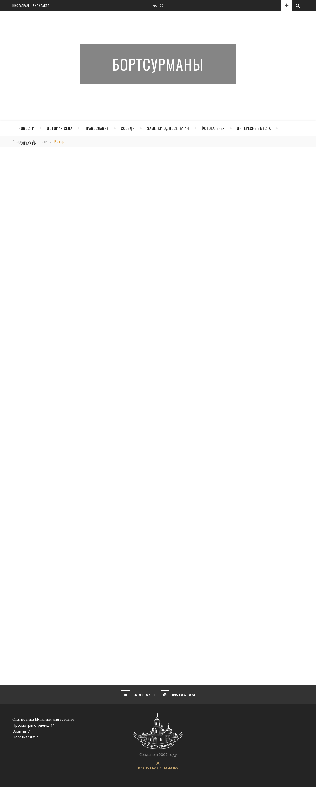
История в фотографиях (251, 202)
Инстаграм (20, 5)
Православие (97, 128)
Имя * (17, 606)
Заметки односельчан (168, 128)
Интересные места (254, 128)
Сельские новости (246, 259)
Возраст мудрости (105, 502)
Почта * (19, 625)
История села (59, 128)
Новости (27, 128)
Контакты (28, 143)
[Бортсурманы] (158, 731)
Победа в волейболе (179, 506)
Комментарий (24, 535)
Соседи (128, 128)
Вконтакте (41, 5)
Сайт (16, 644)
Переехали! (25, 508)
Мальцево (239, 225)
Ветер (20, 400)
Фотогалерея (213, 128)
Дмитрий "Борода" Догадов (52, 400)
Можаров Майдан (245, 236)
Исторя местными (245, 214)
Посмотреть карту (246, 288)
